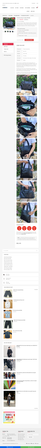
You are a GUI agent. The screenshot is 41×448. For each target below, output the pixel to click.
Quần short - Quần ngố (8, 266)
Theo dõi (30, 437)
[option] (9, 23)
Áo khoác (22, 7)
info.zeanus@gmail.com (28, 233)
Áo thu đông (27, 7)
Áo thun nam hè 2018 (8, 260)
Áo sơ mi (12, 7)
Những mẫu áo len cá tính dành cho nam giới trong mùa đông (26, 391)
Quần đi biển (21, 438)
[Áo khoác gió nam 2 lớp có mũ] (8, 304)
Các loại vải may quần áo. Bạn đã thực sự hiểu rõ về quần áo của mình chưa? (26, 381)
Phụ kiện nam (16, 15)
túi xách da (22, 237)
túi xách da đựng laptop (29, 238)
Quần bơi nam (21, 439)
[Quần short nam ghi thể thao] (8, 294)
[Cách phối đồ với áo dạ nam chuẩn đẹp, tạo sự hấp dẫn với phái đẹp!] (9, 351)
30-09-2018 (18, 347)
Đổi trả (5, 51)
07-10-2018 (18, 361)
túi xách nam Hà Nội (32, 239)
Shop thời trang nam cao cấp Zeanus (9, 443)
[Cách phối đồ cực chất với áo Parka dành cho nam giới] (9, 375)
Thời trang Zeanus (7, 55)
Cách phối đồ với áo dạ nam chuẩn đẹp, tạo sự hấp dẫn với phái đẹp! (26, 346)
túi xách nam (26, 237)
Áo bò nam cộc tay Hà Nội (17, 310)
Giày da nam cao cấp (8, 261)
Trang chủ (4, 15)
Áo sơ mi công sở (22, 434)
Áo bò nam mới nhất (8, 257)
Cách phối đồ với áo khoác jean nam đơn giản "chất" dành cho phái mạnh (26, 360)
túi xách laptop (31, 237)
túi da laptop (24, 238)
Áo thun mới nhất (22, 436)
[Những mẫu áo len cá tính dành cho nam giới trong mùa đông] (9, 399)
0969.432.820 (7, 3)
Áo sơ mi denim (21, 435)
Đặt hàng (5, 46)
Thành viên (6, 49)
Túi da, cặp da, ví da (8, 269)
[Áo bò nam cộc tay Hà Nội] (8, 314)
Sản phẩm (10, 15)
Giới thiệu (11, 3)
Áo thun (16, 7)
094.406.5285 (9, 438)
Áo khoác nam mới (8, 258)
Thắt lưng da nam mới (8, 263)
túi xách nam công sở (25, 239)
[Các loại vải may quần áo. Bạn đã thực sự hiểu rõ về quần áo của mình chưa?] (9, 384)
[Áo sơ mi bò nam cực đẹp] (8, 334)
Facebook (28, 443)
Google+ (33, 443)
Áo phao (33, 7)
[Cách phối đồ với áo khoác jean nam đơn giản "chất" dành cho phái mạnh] (9, 365)
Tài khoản (33, 3)
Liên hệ (14, 3)
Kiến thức (33, 11)
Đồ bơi (28, 11)
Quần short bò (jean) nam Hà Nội (19, 320)
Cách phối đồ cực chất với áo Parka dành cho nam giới (26, 372)
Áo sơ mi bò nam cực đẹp (17, 330)
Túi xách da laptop (25, 15)
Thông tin (6, 44)
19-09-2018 (18, 393)
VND (37, 3)
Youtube (37, 443)
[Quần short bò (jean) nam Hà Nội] (8, 324)
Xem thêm (36, 289)
